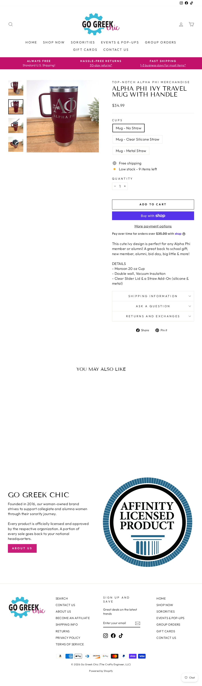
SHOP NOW (54, 42)
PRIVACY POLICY (68, 638)
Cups (117, 120)
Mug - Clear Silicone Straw (137, 139)
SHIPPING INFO (67, 624)
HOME (31, 42)
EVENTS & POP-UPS (120, 42)
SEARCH (62, 598)
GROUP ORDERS (160, 42)
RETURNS (63, 631)
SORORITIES (83, 42)
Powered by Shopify (101, 670)
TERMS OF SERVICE (70, 644)
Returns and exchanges (153, 316)
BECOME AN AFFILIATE (73, 618)
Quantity (122, 178)
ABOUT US (63, 611)
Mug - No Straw (128, 128)
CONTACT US (116, 50)
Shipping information (153, 296)
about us (22, 548)
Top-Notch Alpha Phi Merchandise (151, 82)
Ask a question (153, 306)
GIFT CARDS (85, 50)
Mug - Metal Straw (131, 150)
